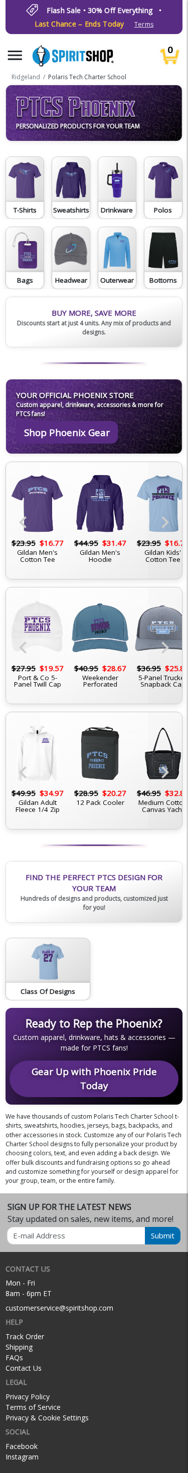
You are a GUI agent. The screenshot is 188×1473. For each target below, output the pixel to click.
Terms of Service (33, 1407)
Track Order (25, 1336)
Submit (162, 1235)
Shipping (19, 1347)
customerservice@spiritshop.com (59, 1308)
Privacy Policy (28, 1396)
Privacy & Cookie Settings (47, 1417)
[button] (15, 55)
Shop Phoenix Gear (67, 432)
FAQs (14, 1357)
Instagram (22, 1456)
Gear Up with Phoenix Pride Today (94, 1078)
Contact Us (24, 1368)
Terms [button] (143, 24)
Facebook (22, 1446)
